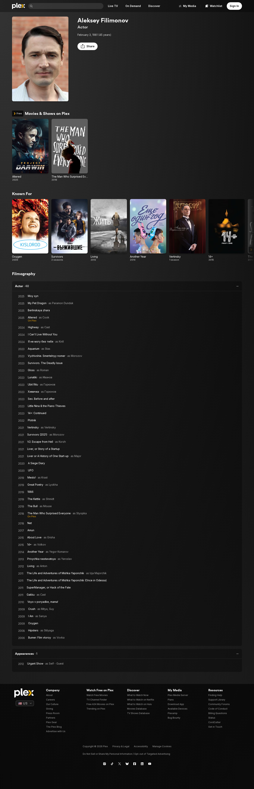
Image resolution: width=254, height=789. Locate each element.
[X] (119, 764)
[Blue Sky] (127, 764)
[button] (87, 46)
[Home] (18, 6)
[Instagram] (104, 764)
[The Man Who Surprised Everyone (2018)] (70, 150)
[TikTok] (112, 764)
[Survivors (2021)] (69, 230)
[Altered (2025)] (30, 150)
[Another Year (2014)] (148, 230)
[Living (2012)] (109, 230)
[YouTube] (149, 764)
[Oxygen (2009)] (30, 230)
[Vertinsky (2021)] (187, 230)
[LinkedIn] (142, 764)
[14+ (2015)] (227, 230)
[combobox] (68, 6)
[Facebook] (134, 764)
